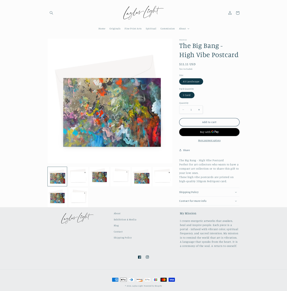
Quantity (183, 103)
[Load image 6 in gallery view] (162, 176)
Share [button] (186, 150)
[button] (51, 13)
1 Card (187, 95)
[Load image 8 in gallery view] (78, 197)
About (117, 213)
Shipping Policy (123, 237)
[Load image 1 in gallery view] (57, 176)
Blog (116, 225)
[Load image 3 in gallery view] (99, 176)
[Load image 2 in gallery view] (78, 176)
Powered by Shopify (153, 286)
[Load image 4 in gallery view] (120, 176)
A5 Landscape (191, 81)
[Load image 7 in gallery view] (57, 197)
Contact (118, 231)
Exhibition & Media (125, 219)
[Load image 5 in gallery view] (141, 176)
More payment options (209, 140)
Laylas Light (137, 286)
